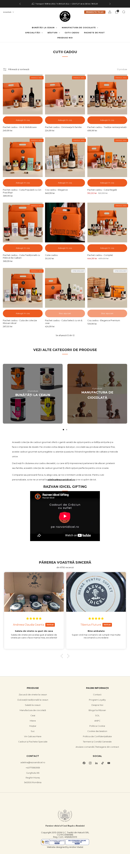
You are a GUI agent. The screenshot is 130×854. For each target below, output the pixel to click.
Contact (97, 694)
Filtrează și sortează (18, 69)
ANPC (97, 720)
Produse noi (65, 38)
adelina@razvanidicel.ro (32, 762)
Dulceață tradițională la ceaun (32, 699)
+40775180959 (33, 767)
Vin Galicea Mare (32, 736)
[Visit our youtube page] (109, 763)
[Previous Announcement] (20, 4)
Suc (33, 731)
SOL (97, 715)
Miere (33, 720)
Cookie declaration (97, 731)
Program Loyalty (97, 699)
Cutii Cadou (72, 33)
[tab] (63, 429)
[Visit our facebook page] (84, 763)
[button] (62, 656)
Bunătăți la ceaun (43, 27)
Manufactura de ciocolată (79, 27)
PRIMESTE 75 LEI (95, 12)
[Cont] (109, 11)
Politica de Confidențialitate (97, 736)
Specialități (32, 33)
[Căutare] (123, 11)
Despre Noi (97, 705)
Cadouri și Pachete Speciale (32, 741)
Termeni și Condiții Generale (97, 741)
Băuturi (53, 33)
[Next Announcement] (110, 4)
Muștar (32, 726)
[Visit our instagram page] (90, 763)
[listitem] (65, 4)
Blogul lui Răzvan (97, 710)
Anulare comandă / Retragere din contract (97, 747)
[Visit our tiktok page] (102, 763)
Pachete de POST (94, 33)
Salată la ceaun (33, 705)
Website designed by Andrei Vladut (65, 847)
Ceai (32, 715)
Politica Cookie (97, 726)
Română (7, 12)
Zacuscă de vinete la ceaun (33, 694)
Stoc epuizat (65, 313)
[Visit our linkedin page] (96, 763)
